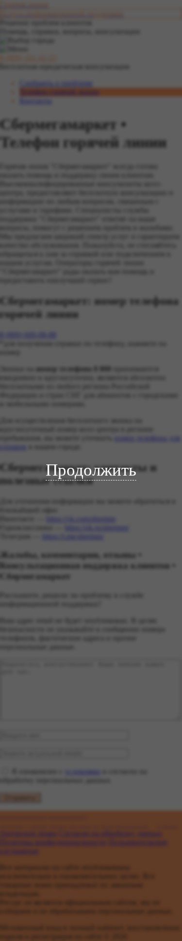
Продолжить (91, 470)
